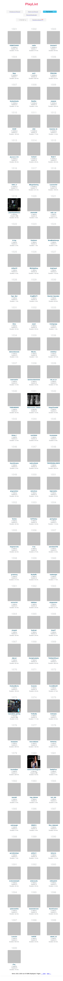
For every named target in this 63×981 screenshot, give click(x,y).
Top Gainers (50, 11)
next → (49, 973)
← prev (43, 973)
